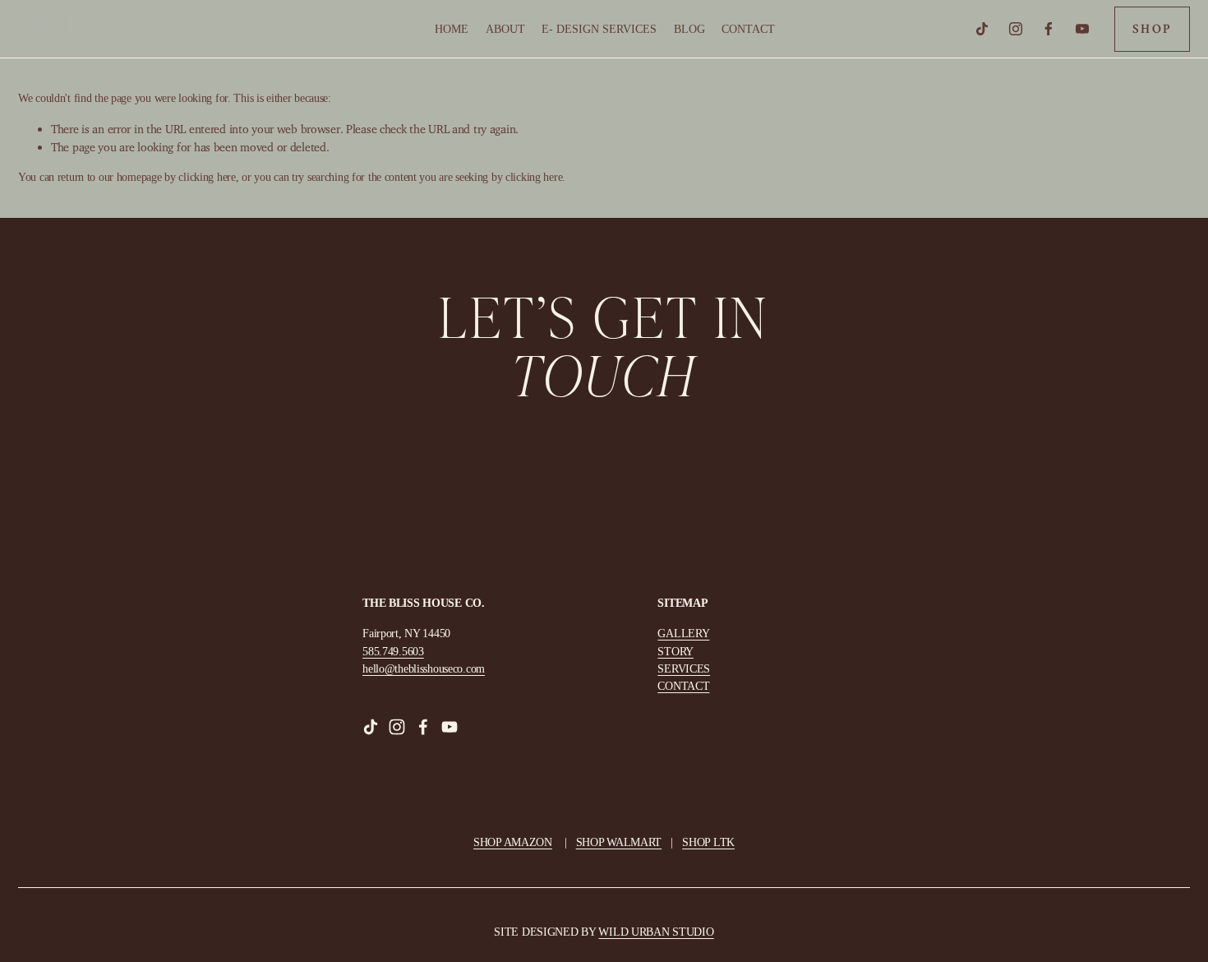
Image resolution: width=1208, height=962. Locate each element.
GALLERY (683, 633)
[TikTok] (982, 29)
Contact (748, 28)
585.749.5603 (393, 651)
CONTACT (683, 685)
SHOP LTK (708, 842)
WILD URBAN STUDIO (655, 931)
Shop (1152, 29)
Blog (689, 28)
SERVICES (683, 668)
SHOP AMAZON (512, 842)
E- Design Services (599, 28)
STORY (675, 651)
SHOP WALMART (619, 842)
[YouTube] (1082, 29)
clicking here (206, 176)
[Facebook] (1048, 29)
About (505, 28)
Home (451, 28)
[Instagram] (1015, 29)
